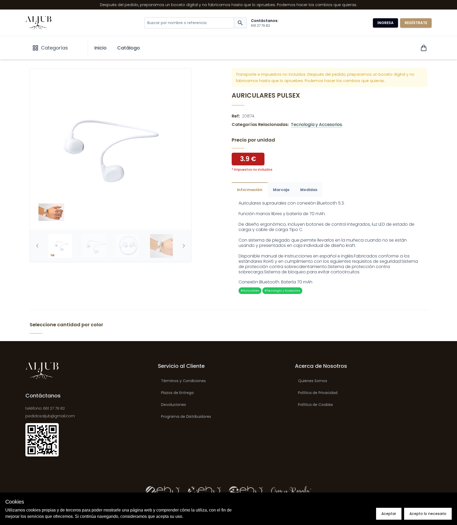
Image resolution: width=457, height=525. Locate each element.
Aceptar (388, 513)
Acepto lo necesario (427, 513)
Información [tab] (249, 189)
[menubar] (117, 48)
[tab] (60, 246)
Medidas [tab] (308, 189)
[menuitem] (100, 48)
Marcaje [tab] (281, 189)
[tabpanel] (329, 247)
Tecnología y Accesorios (316, 124)
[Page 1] (60, 246)
